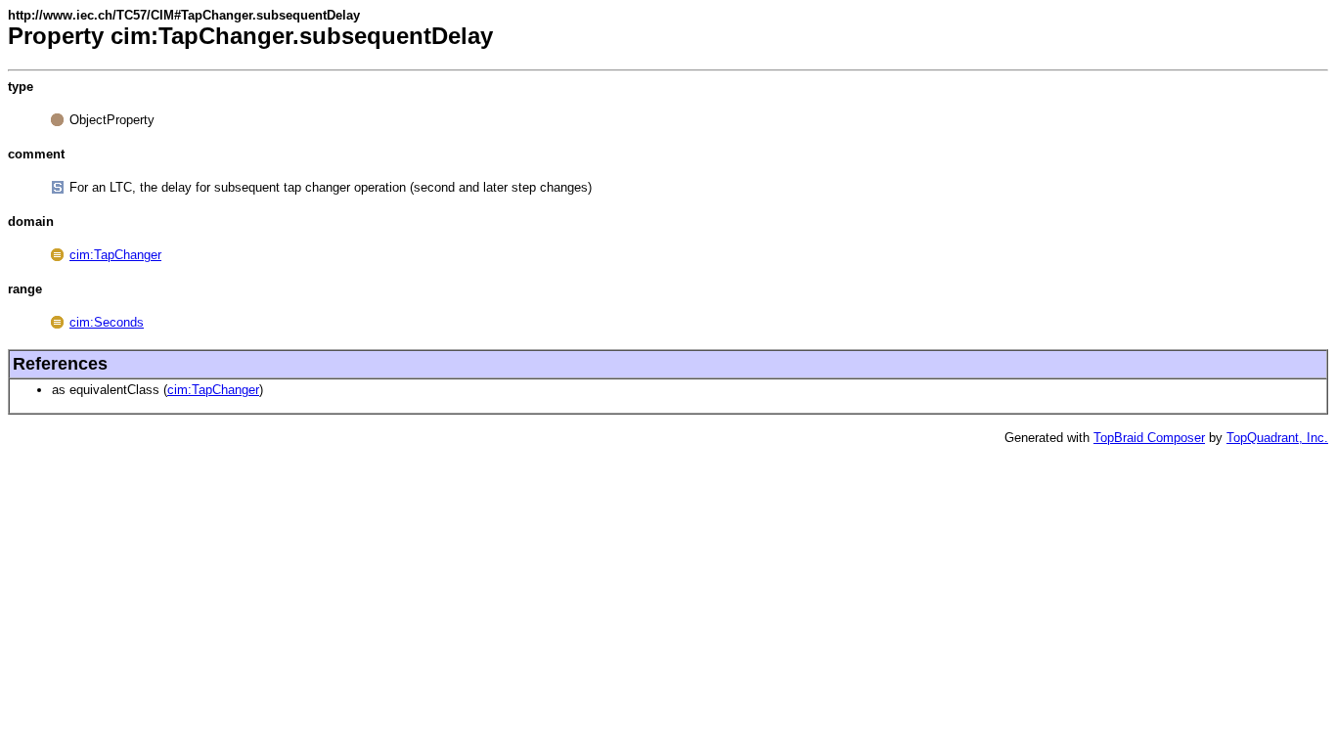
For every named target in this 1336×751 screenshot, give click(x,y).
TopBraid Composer (1149, 437)
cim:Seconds (106, 322)
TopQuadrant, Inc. (1277, 437)
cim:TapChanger (115, 254)
